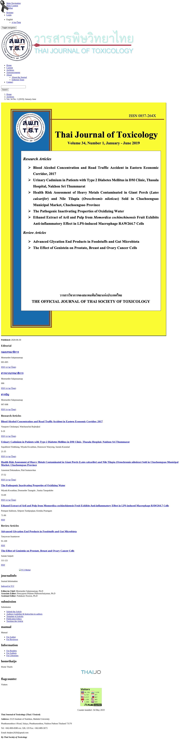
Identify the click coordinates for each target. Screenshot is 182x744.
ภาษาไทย (16, 22)
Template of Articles (14, 616)
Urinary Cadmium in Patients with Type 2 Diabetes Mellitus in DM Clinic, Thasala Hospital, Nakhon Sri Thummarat (65, 441)
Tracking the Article (14, 621)
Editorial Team (18, 80)
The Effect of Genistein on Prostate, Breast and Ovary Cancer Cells (37, 550)
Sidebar (9, 8)
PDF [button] (3, 520)
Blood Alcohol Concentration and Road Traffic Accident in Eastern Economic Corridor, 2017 (52, 421)
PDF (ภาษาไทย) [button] (8, 367)
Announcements (13, 72)
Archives (10, 70)
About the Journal (19, 77)
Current (9, 68)
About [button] (9, 75)
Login (8, 15)
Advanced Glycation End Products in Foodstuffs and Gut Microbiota (39, 531)
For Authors (11, 653)
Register (9, 12)
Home (9, 65)
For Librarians (12, 655)
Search (5, 90)
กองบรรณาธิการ (10, 352)
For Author (11, 637)
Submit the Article (14, 611)
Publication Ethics (14, 619)
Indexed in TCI (7, 586)
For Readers (11, 651)
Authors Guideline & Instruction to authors (24, 614)
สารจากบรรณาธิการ (12, 373)
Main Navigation (13, 3)
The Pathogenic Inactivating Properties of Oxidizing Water (33, 485)
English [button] (9, 19)
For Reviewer (12, 639)
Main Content (12, 6)
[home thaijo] (91, 673)
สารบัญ (5, 394)
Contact (9, 82)
